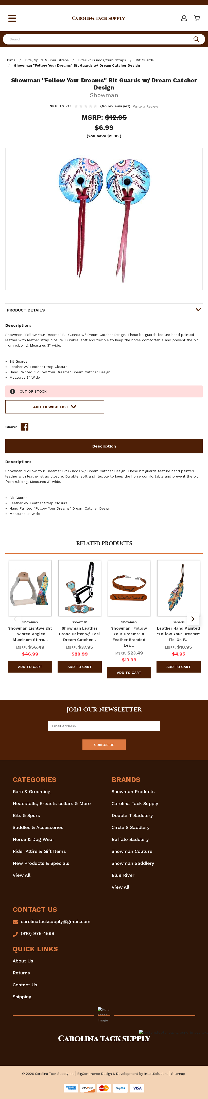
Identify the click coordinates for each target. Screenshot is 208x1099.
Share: (11, 427)
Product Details (26, 310)
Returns (21, 972)
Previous (15, 619)
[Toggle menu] (12, 18)
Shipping (22, 996)
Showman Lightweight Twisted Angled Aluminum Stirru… (30, 634)
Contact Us (25, 984)
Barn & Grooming (31, 791)
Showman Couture (132, 851)
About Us (23, 960)
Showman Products (133, 791)
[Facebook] (25, 427)
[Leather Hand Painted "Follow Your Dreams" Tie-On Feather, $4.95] (178, 588)
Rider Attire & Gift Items (39, 851)
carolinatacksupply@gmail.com (56, 921)
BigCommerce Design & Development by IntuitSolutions (122, 1074)
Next (193, 619)
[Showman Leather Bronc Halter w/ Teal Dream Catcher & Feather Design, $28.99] (79, 588)
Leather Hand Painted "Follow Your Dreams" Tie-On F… (178, 634)
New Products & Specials (41, 863)
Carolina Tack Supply (135, 803)
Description (104, 446)
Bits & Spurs (26, 815)
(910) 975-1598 (37, 933)
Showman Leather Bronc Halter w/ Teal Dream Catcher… (79, 634)
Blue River (123, 875)
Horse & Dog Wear (33, 839)
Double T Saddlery (132, 815)
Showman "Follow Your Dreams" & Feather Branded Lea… (129, 637)
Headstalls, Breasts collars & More (52, 803)
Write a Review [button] (145, 106)
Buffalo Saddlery (130, 839)
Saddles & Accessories (38, 827)
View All (21, 875)
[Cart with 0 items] (196, 18)
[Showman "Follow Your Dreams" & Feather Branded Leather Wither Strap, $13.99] (129, 588)
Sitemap (178, 1074)
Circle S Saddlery (131, 827)
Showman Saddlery (133, 863)
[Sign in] (183, 18)
